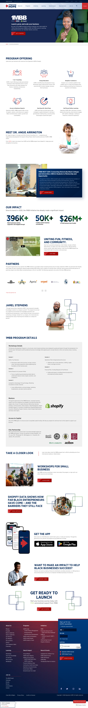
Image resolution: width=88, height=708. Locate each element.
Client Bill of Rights (10, 695)
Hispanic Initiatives (45, 642)
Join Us (71, 6)
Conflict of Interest (30, 695)
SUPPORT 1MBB (43, 579)
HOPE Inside (26, 629)
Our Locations (9, 640)
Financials (8, 646)
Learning (43, 6)
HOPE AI (43, 634)
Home (7, 44)
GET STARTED (20, 33)
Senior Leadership (10, 634)
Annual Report (26, 653)
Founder (8, 631)
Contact (67, 1)
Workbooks (8, 661)
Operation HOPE (9, 1)
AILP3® (43, 638)
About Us (20, 6)
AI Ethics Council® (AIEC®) (48, 636)
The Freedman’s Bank (11, 644)
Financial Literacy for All (46, 631)
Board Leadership (10, 632)
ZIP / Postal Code (64, 639)
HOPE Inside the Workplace (29, 636)
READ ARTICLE (16, 511)
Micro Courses (9, 659)
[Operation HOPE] (11, 6)
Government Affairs (28, 669)
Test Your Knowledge (11, 655)
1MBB (42, 629)
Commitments (9, 686)
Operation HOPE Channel (68, 651)
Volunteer (8, 680)
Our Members (9, 638)
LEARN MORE (48, 192)
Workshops (8, 653)
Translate (6, 706)
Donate (80, 1)
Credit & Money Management (31, 630)
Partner (7, 684)
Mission (7, 629)
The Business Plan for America (48, 661)
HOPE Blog (43, 659)
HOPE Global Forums (18, 1)
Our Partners (9, 636)
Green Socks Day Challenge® (48, 632)
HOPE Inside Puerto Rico (30, 659)
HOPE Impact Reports (28, 655)
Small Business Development (31, 634)
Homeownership (28, 632)
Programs (28, 6)
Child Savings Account (46, 640)
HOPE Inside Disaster (28, 638)
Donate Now (68, 658)
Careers (7, 688)
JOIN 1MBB (52, 253)
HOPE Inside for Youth (28, 640)
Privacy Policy (20, 695)
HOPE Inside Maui (28, 661)
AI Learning (8, 657)
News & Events (62, 6)
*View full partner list (11, 292)
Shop (72, 1)
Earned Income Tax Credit (29, 670)
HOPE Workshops (45, 657)
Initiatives (35, 6)
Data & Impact (52, 6)
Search (77, 6)
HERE (9, 141)
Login (76, 1)
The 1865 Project (10, 678)
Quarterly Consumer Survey (30, 667)
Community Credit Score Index (30, 665)
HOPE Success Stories (28, 657)
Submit (79, 647)
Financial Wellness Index (29, 663)
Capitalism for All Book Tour (47, 653)
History (7, 642)
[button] (81, 705)
